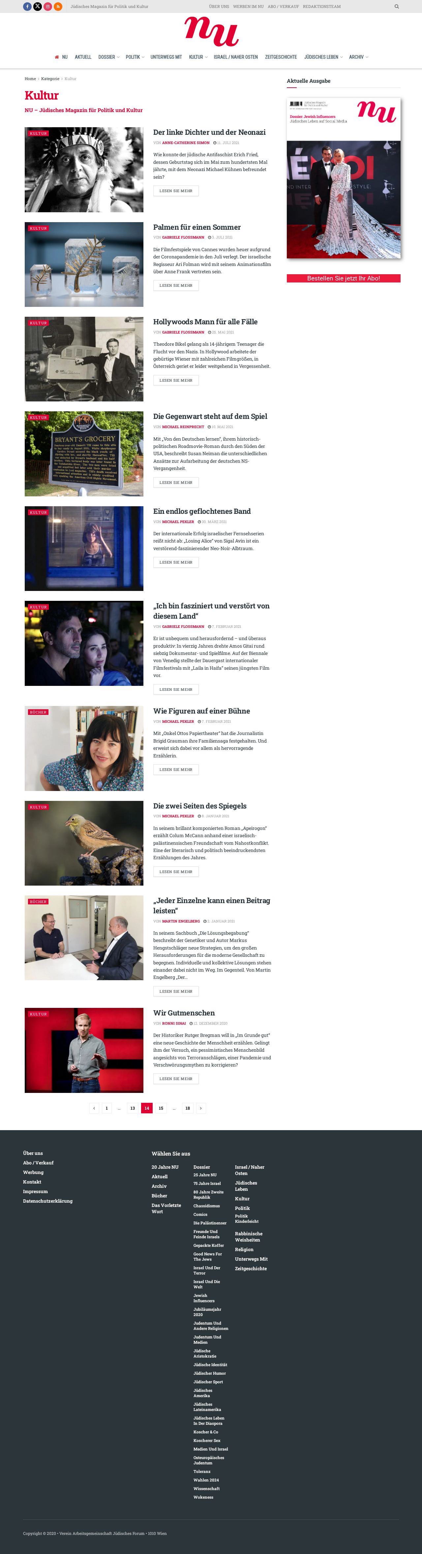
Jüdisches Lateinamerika (207, 1406)
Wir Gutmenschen (184, 1012)
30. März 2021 (214, 521)
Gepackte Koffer (209, 1245)
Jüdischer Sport (208, 1381)
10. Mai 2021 (222, 426)
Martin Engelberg (181, 921)
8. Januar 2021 (215, 815)
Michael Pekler (178, 521)
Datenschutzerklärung (48, 1201)
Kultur (196, 57)
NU (65, 57)
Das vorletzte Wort (166, 1208)
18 (188, 1108)
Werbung (33, 1172)
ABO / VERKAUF (283, 6)
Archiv (356, 57)
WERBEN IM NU (248, 6)
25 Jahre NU (205, 1174)
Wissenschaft (207, 1488)
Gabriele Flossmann (183, 237)
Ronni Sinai (174, 1023)
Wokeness (203, 1497)
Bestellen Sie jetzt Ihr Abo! (343, 278)
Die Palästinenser (210, 1222)
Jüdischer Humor (210, 1373)
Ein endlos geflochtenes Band (202, 511)
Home (30, 78)
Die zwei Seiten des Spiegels (200, 805)
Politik (133, 57)
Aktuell (83, 57)
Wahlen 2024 (206, 1479)
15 (161, 1108)
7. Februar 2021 (226, 626)
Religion (244, 1249)
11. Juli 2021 (227, 142)
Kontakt (32, 1182)
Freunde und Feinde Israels (207, 1234)
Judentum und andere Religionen (211, 1325)
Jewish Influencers (204, 1298)
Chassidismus (207, 1205)
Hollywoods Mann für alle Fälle (205, 321)
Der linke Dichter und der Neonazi (209, 132)
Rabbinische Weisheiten (248, 1236)
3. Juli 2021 (222, 237)
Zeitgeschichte (281, 57)
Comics (200, 1214)
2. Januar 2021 (220, 921)
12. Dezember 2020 (210, 1023)
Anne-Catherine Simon (186, 142)
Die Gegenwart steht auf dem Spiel (210, 416)
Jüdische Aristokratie (205, 1353)
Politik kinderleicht (246, 1218)
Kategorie (50, 78)
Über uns (33, 1153)
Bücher (38, 712)
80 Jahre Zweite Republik (209, 1194)
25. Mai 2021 (222, 332)
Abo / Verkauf (38, 1162)
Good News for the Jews (208, 1256)
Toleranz (202, 1471)
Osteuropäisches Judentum (209, 1460)
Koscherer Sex (207, 1440)
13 (133, 1108)
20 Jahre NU (165, 1167)
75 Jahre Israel (207, 1183)
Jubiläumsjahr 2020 (207, 1311)
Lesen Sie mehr (176, 190)
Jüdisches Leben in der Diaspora (209, 1420)
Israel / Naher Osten (236, 57)
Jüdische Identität (210, 1364)
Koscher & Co (206, 1431)
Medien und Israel (211, 1448)
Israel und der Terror (207, 1270)
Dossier (107, 57)
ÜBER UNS (219, 6)
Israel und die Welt (207, 1284)
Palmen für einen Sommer (197, 227)
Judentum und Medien (207, 1339)
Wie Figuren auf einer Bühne (201, 711)
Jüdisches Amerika (203, 1393)
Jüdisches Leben (321, 57)
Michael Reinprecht (183, 426)
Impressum (35, 1191)
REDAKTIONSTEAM (322, 6)
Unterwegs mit (166, 57)
